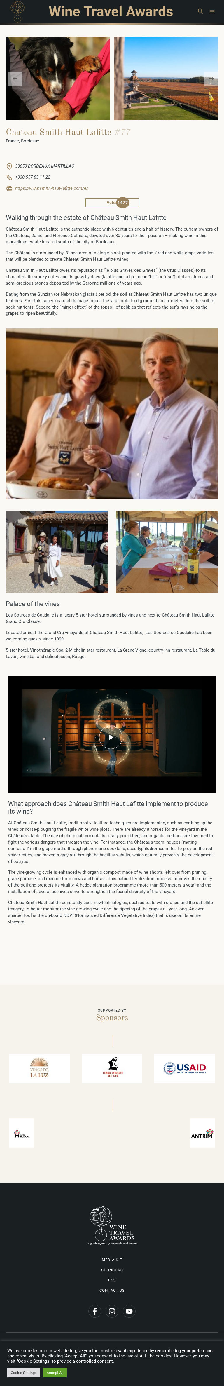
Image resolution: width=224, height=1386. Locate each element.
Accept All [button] (55, 1373)
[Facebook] (94, 1311)
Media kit (112, 1260)
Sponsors (112, 1270)
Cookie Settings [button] (24, 1373)
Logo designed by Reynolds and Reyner (112, 1243)
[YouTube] (129, 1311)
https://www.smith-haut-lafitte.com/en (52, 188)
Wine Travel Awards (111, 11)
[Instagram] (112, 1311)
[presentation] (15, 79)
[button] (200, 11)
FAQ (112, 1280)
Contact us (112, 1290)
